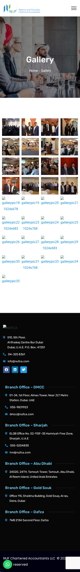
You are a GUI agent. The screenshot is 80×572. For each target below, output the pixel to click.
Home (33, 71)
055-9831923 (19, 407)
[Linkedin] (15, 369)
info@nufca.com (18, 361)
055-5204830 (19, 445)
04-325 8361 (16, 354)
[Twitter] (23, 369)
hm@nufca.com (20, 452)
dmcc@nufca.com (22, 414)
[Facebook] (6, 369)
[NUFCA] (21, 8)
